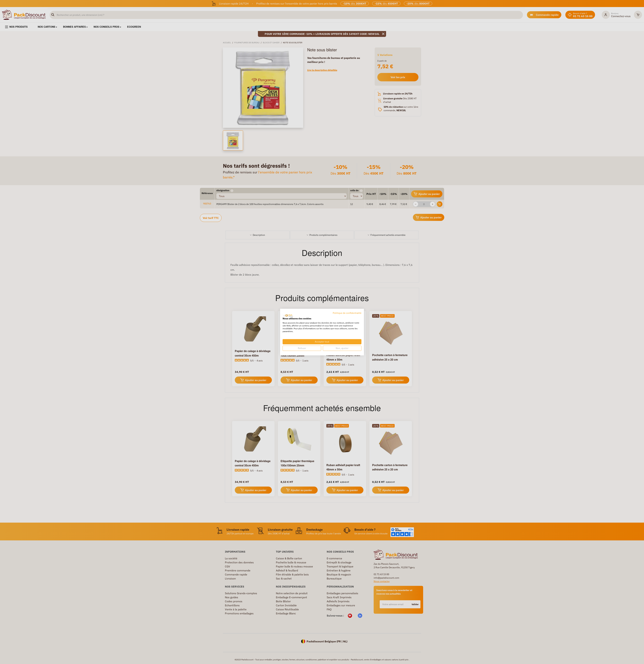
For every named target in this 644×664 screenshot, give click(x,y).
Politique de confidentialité (347, 312)
